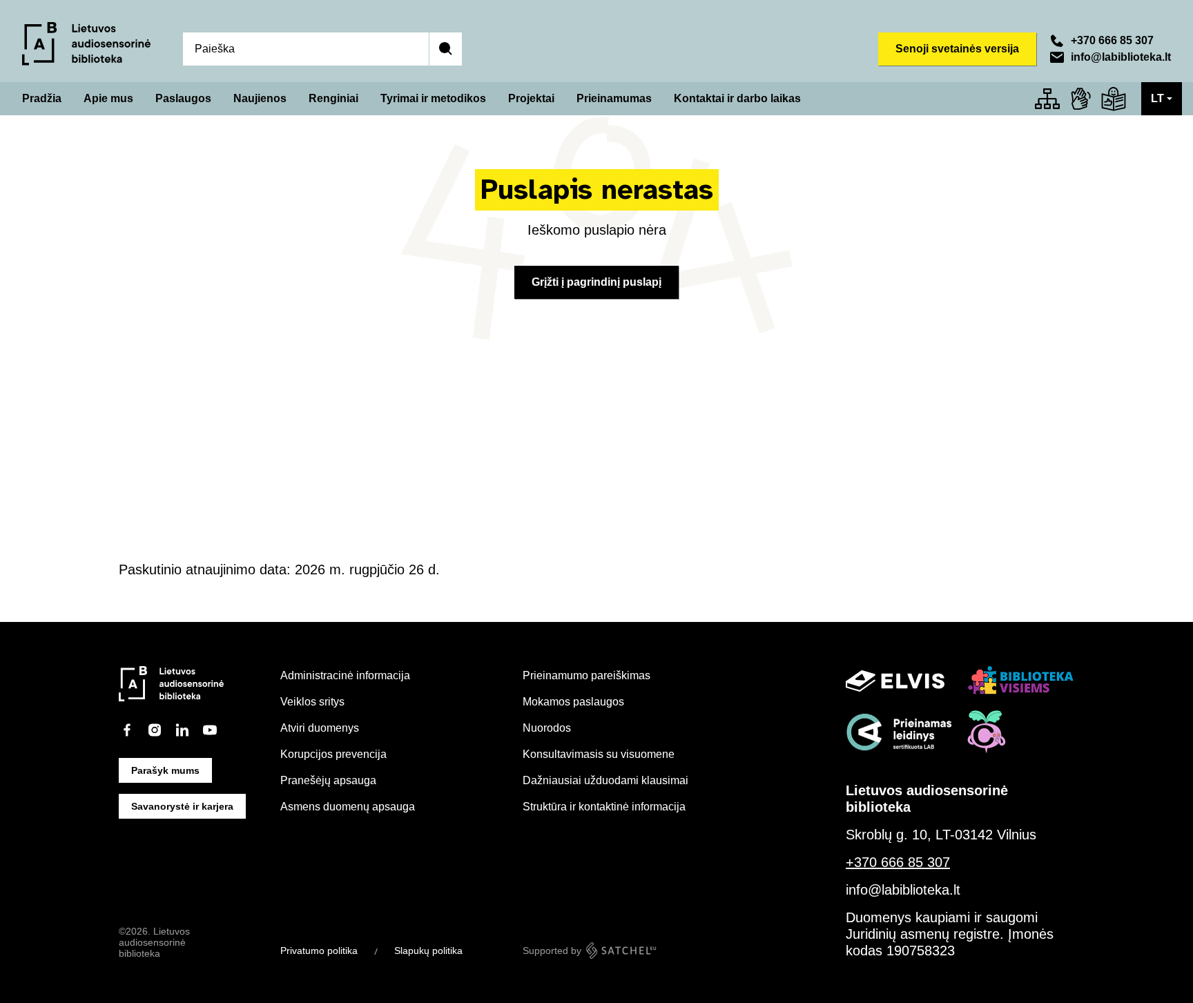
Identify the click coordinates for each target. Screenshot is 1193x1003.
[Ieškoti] (445, 49)
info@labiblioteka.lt (1121, 57)
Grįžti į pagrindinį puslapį (596, 282)
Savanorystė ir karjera (182, 806)
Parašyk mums (165, 770)
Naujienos (260, 98)
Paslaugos (183, 98)
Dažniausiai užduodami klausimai (605, 780)
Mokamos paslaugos (573, 702)
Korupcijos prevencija (333, 754)
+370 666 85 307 (1112, 40)
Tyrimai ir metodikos (433, 98)
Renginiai (333, 98)
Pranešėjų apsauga (328, 780)
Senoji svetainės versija (957, 49)
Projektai (531, 98)
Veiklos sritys (312, 702)
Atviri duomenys (319, 728)
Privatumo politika (319, 950)
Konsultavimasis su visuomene (599, 754)
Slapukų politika (428, 950)
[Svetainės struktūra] (1047, 98)
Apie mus (108, 98)
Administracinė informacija (345, 675)
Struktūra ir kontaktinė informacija (604, 806)
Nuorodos (547, 728)
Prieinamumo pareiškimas (586, 675)
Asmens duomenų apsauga (347, 806)
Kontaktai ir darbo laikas (737, 98)
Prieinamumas (614, 98)
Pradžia (41, 98)
